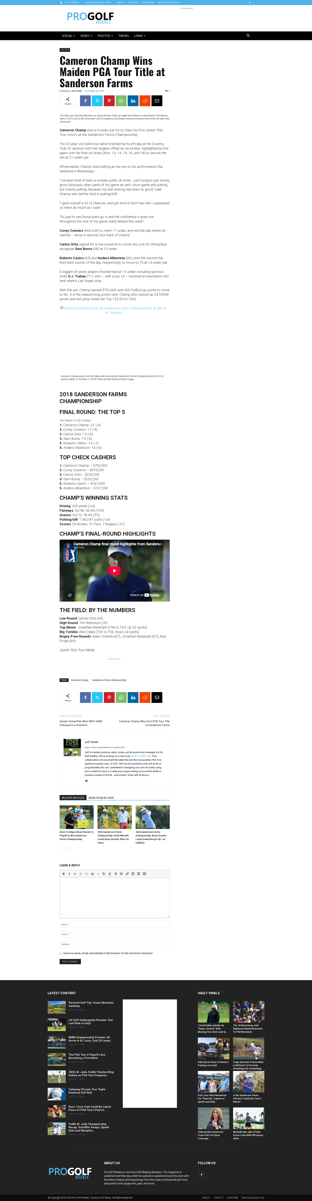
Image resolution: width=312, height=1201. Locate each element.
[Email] (156, 100)
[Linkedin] (133, 100)
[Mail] (88, 781)
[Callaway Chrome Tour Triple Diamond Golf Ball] (57, 1094)
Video (85, 36)
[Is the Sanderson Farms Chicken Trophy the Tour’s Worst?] (249, 1081)
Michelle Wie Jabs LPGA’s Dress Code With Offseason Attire (248, 1135)
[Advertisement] (186, 18)
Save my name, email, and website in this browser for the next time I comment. (108, 953)
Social (67, 36)
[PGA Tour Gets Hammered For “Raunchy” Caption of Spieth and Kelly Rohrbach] (213, 1081)
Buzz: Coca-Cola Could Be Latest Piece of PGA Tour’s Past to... (90, 1108)
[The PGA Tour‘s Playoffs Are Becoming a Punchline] (57, 1059)
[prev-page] (62, 850)
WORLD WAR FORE (141, 756)
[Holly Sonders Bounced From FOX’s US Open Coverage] (213, 1118)
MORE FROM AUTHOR (101, 797)
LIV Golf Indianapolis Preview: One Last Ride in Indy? (91, 1021)
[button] (248, 36)
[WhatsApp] (121, 100)
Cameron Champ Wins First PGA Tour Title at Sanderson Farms (144, 723)
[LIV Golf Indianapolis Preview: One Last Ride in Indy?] (57, 1024)
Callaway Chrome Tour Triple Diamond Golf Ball (87, 1091)
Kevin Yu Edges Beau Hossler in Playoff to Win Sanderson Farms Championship (76, 836)
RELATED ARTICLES (73, 797)
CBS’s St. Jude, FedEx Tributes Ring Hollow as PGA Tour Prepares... (91, 1073)
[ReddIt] (145, 100)
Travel (123, 36)
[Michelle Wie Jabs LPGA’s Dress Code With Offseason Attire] (249, 1118)
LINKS (138, 36)
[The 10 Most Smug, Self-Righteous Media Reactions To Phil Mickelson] (249, 1012)
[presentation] (63, 874)
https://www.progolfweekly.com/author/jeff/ (105, 747)
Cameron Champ (79, 680)
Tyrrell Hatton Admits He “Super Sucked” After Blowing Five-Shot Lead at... (213, 1028)
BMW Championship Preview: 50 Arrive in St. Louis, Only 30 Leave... (90, 1039)
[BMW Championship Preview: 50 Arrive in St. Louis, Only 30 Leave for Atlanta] (57, 1042)
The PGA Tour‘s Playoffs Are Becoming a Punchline (87, 1056)
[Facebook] (249, 2)
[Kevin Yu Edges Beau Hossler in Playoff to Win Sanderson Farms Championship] (77, 817)
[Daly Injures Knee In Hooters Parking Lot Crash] (213, 1048)
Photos (104, 36)
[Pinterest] (109, 100)
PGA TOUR (65, 50)
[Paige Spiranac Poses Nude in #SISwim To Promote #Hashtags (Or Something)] (249, 1048)
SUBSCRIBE (148, 2)
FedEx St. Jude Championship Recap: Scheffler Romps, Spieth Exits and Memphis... (89, 1127)
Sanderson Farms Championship (109, 680)
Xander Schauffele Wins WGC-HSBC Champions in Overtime (81, 723)
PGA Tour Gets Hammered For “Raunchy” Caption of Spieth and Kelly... (212, 1098)
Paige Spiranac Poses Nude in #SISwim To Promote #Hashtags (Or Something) (248, 1065)
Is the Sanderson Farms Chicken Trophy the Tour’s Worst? (247, 1098)
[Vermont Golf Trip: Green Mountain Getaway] (57, 1007)
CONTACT (133, 2)
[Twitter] (97, 100)
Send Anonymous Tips (168, 2)
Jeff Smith (76, 91)
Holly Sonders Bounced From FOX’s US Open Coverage (210, 1135)
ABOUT (120, 2)
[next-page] (67, 850)
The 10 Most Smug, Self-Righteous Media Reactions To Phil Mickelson (248, 1028)
